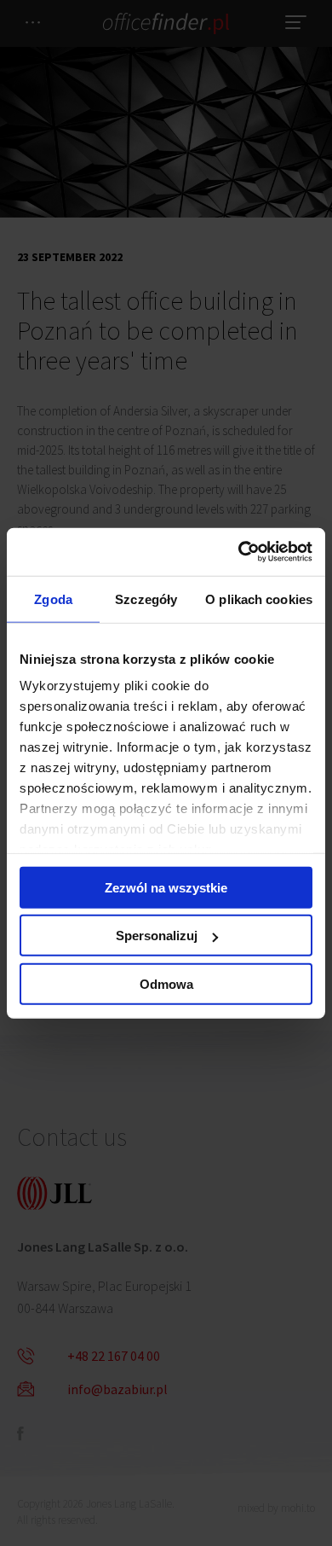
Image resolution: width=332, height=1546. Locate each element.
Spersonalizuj (156, 935)
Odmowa (166, 983)
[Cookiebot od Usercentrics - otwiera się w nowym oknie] (238, 552)
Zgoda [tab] (53, 598)
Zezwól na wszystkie (166, 887)
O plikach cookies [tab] (258, 598)
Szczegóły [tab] (146, 598)
